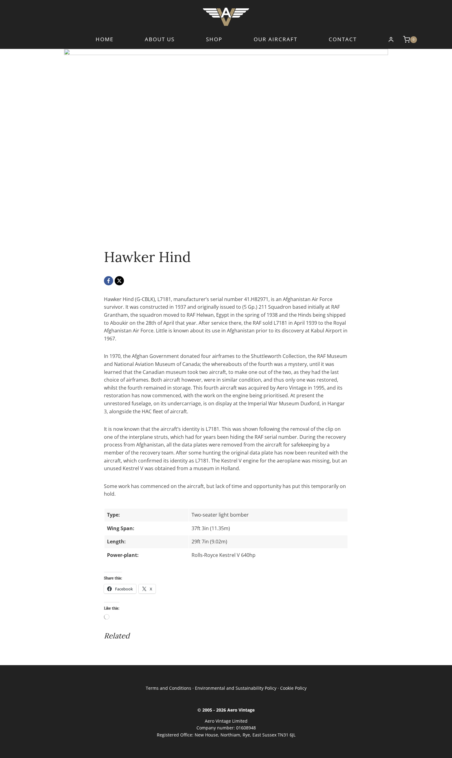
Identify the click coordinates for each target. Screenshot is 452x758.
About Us (160, 39)
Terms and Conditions (168, 688)
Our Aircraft (275, 39)
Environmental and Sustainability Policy (235, 688)
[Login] (391, 40)
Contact (343, 39)
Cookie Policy (293, 688)
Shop (214, 39)
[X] (119, 280)
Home (104, 39)
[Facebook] (108, 280)
